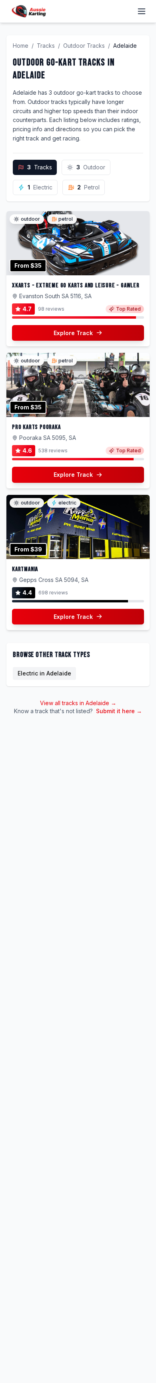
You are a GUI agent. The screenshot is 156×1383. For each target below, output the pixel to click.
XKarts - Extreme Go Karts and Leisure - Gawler (76, 285)
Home (20, 45)
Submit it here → (119, 711)
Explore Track (73, 332)
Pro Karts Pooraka (36, 427)
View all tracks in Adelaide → (78, 703)
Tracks (46, 45)
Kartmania (25, 569)
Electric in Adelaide (44, 673)
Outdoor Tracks (84, 45)
